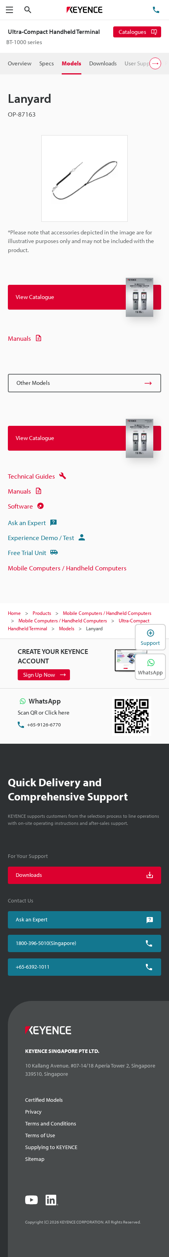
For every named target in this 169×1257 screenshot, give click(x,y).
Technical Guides (31, 476)
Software (20, 506)
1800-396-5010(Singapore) (46, 943)
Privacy (33, 1111)
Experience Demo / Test (41, 537)
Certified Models (44, 1099)
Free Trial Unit (27, 552)
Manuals (19, 338)
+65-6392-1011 (33, 966)
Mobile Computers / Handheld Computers (67, 568)
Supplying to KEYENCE (51, 1147)
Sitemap (34, 1158)
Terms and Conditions (50, 1123)
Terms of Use (40, 1135)
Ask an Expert (27, 522)
